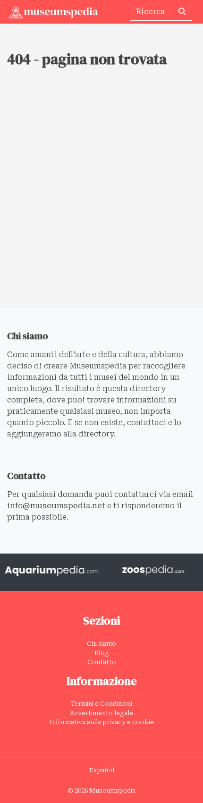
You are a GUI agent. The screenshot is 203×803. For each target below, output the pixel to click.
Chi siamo (101, 643)
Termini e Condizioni (101, 703)
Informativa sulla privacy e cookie (102, 722)
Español (101, 770)
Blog (101, 653)
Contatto (101, 662)
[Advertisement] (101, 200)
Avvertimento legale (101, 713)
